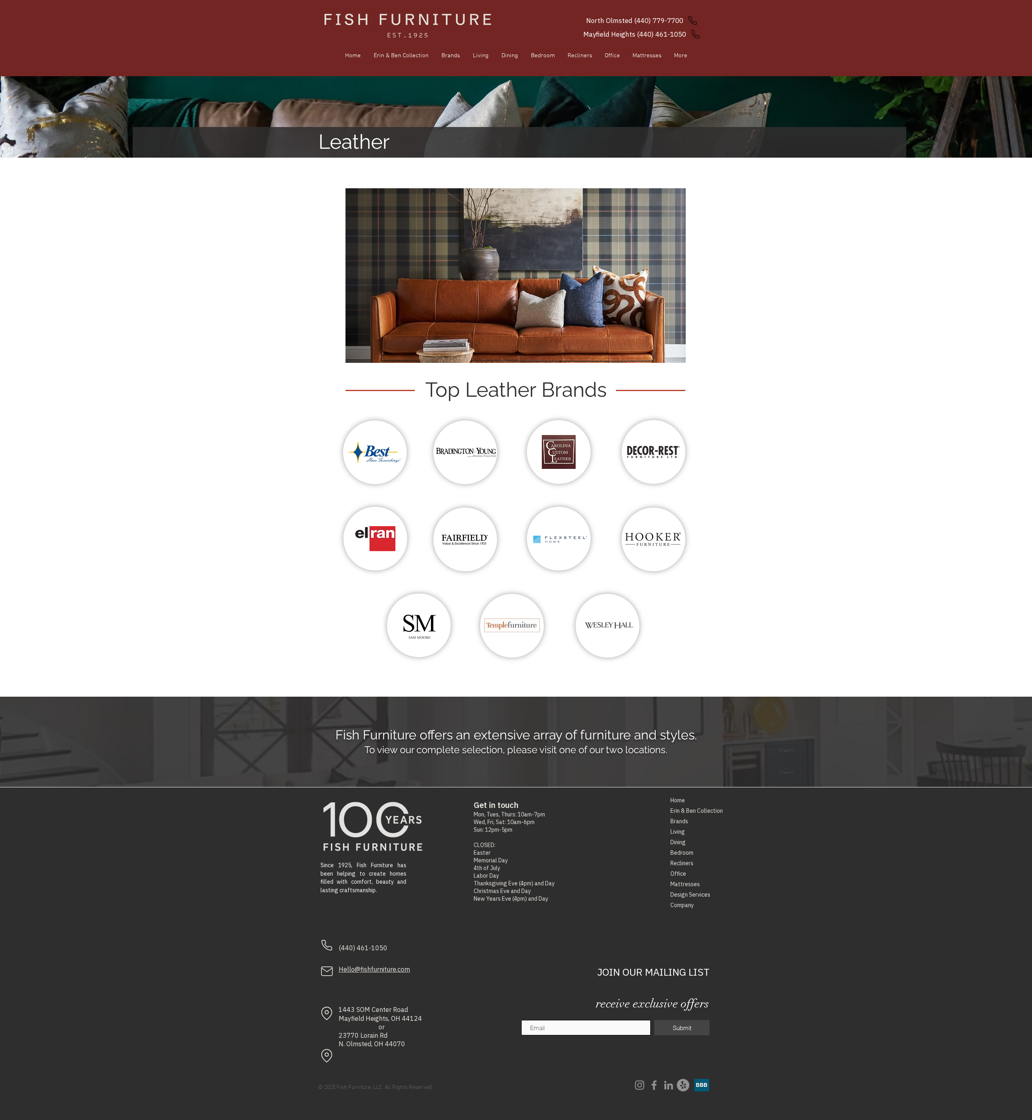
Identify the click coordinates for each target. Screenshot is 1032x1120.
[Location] (327, 1013)
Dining (678, 842)
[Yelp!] (683, 1085)
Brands (679, 821)
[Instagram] (639, 1085)
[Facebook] (654, 1085)
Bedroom (681, 852)
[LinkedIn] (668, 1085)
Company (682, 905)
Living (677, 831)
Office (678, 873)
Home (677, 800)
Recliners (681, 863)
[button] (515, 275)
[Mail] (327, 971)
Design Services (689, 894)
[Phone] (327, 945)
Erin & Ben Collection (689, 810)
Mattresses (685, 884)
